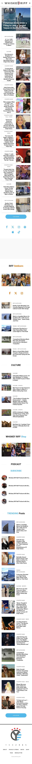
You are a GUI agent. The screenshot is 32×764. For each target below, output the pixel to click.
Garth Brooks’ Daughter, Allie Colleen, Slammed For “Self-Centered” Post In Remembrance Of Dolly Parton (22, 544)
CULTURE (8, 51)
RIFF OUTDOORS (9, 36)
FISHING (15, 326)
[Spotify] (19, 745)
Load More (16, 715)
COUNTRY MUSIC (9, 66)
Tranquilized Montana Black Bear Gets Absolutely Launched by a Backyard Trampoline (21, 341)
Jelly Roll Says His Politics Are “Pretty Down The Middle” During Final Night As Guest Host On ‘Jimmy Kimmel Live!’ (22, 640)
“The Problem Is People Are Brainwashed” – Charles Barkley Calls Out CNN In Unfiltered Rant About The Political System (21, 401)
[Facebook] (6, 745)
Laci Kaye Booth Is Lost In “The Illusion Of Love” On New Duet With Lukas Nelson (22, 625)
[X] (9, 745)
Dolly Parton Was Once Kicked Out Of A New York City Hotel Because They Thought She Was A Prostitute (9, 91)
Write (22, 749)
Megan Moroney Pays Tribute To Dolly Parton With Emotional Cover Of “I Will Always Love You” (22, 688)
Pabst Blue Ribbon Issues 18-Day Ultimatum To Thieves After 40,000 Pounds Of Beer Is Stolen (9, 190)
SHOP (27, 749)
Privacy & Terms (14, 749)
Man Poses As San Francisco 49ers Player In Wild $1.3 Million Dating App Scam (21, 389)
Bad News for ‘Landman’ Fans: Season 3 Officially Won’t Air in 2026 (21, 426)
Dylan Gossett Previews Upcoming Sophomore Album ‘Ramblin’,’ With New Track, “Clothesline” (22, 672)
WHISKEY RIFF (13, 436)
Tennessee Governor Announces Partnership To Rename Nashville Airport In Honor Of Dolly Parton (8, 124)
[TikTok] (16, 745)
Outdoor (18, 266)
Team (11, 752)
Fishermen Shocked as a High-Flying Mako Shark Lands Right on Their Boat (20, 330)
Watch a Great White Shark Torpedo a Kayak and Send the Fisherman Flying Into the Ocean (21, 354)
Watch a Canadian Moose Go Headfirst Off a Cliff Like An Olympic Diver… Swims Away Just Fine (21, 319)
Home (6, 116)
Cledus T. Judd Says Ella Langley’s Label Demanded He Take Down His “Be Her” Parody (8, 157)
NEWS (10, 116)
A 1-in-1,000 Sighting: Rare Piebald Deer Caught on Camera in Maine (8, 42)
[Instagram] (12, 745)
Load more (16, 216)
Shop (23, 436)
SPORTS (20, 385)
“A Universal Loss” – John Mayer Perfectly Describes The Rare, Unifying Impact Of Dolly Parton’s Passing (22, 703)
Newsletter (18, 752)
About (5, 749)
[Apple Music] (22, 745)
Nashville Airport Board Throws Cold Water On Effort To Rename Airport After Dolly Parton (22, 560)
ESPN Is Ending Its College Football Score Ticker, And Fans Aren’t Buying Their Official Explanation (20, 414)
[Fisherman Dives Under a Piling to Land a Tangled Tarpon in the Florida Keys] (16, 19)
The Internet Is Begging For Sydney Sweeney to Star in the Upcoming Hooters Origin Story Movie (9, 58)
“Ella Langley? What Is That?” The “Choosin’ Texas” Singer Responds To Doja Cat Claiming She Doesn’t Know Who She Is (9, 107)
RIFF (11, 266)
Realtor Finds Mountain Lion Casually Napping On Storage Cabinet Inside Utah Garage (9, 206)
